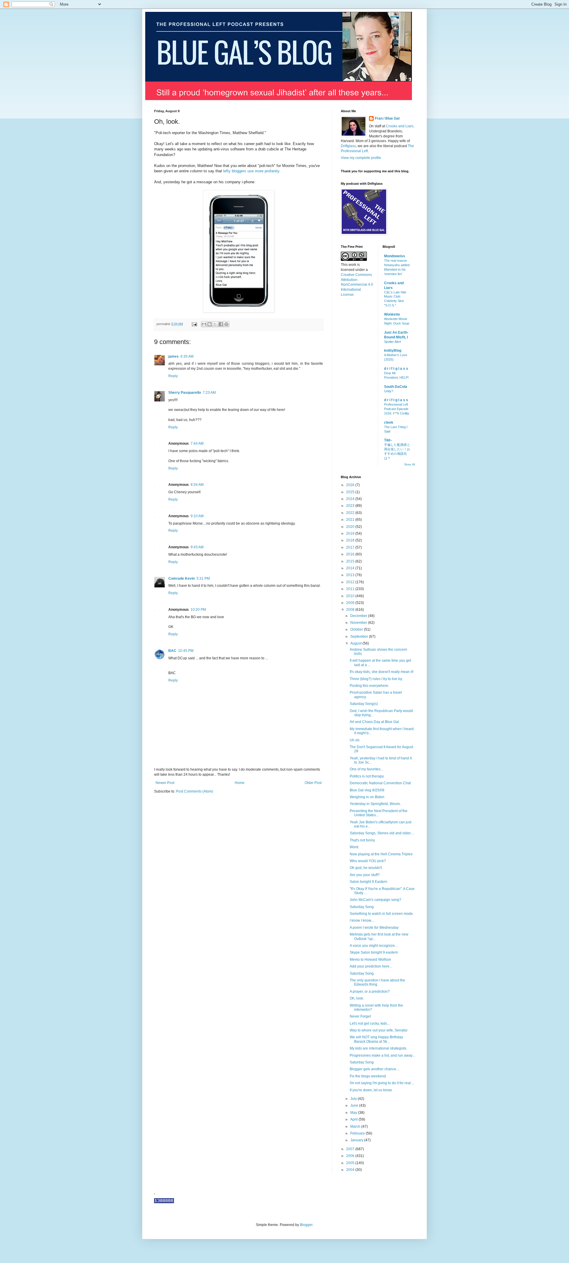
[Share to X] (215, 324)
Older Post (313, 783)
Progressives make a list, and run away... (382, 1055)
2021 (350, 520)
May (354, 1113)
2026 (350, 485)
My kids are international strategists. (378, 1048)
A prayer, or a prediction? (370, 991)
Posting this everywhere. (369, 686)
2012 (350, 582)
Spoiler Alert (392, 341)
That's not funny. (362, 840)
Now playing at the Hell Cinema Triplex (381, 854)
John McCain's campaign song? (375, 900)
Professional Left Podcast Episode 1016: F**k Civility (396, 409)
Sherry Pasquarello (184, 393)
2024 (350, 499)
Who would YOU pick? (368, 861)
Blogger (306, 1225)
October (357, 629)
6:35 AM (187, 356)
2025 (350, 492)
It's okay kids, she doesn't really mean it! (381, 672)
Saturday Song (362, 907)
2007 (350, 1149)
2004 (350, 1170)
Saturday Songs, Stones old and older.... (382, 833)
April (354, 1119)
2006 (350, 1156)
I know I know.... (362, 920)
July (354, 1099)
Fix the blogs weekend (368, 1076)
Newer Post (165, 783)
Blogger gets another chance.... (375, 1069)
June (354, 1105)
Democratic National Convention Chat (380, 783)
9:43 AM (197, 547)
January (357, 1140)
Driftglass (348, 146)
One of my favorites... (366, 769)
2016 (350, 554)
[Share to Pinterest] (226, 324)
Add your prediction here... (371, 966)
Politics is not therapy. (367, 776)
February (358, 1133)
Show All (409, 464)
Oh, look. (357, 998)
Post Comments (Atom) (194, 791)
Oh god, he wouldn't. (366, 868)
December (359, 616)
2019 (350, 533)
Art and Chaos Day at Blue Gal (374, 722)
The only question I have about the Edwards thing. (377, 982)
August (356, 643)
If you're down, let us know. (371, 1090)
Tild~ (388, 440)
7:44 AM (197, 443)
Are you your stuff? (365, 875)
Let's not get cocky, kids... (370, 1023)
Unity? (388, 391)
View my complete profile (361, 158)
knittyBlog (392, 350)
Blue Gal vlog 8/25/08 (367, 790)
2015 (350, 561)
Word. (354, 847)
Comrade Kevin (181, 578)
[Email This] (204, 324)
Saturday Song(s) (364, 704)
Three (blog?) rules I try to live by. (376, 679)
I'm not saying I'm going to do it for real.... (382, 1083)
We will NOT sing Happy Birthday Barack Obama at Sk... (376, 1039)
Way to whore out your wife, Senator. (379, 1030)
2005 (350, 1163)
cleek (388, 422)
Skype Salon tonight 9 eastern (374, 952)
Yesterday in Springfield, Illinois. (375, 804)
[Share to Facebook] (221, 324)
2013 (350, 575)
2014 (350, 568)
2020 (350, 527)
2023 (350, 506)
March (355, 1126)
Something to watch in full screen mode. (382, 914)
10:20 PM (198, 610)
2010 (350, 596)
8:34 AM (197, 485)
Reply (173, 376)
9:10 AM (197, 516)
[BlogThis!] (209, 324)
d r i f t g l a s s (396, 369)
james (173, 356)
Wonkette (392, 314)
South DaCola (395, 387)
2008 (350, 610)
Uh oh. (355, 740)
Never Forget (360, 1016)
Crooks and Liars (399, 126)
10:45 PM (186, 651)
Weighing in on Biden (367, 797)
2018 (350, 540)
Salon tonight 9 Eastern (368, 882)
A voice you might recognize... (373, 946)
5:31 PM (203, 578)
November (359, 623)
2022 (350, 513)
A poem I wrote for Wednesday (374, 927)
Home (239, 783)
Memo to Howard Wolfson (370, 959)
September (359, 636)
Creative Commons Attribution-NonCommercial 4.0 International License (357, 285)
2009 (350, 603)
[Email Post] (194, 324)
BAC (172, 651)
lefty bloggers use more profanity (251, 171)
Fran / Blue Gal (387, 118)
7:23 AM (209, 393)
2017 (350, 547)
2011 (350, 589)
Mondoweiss (394, 256)
